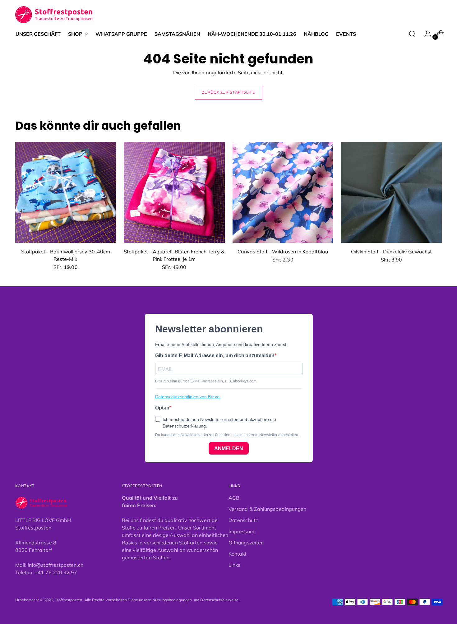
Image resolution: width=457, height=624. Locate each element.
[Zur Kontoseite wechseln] (425, 34)
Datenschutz (243, 520)
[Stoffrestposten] (54, 14)
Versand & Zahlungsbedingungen (267, 509)
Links (234, 565)
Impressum (241, 531)
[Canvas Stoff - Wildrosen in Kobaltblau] (283, 192)
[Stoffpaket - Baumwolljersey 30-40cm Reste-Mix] (65, 192)
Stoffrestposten (68, 600)
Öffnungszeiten (246, 542)
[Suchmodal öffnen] (412, 34)
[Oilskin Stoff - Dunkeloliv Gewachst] (391, 192)
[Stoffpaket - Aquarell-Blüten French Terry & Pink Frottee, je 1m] (174, 192)
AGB (233, 498)
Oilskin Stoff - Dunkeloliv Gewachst (391, 251)
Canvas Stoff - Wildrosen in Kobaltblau (283, 251)
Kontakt (237, 554)
